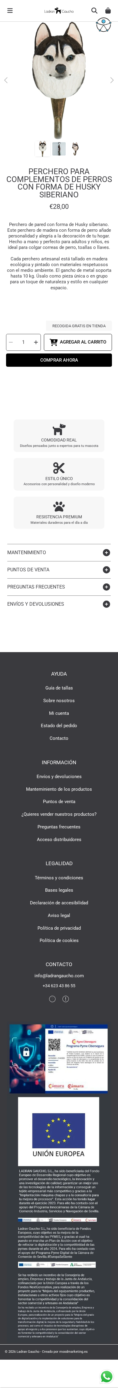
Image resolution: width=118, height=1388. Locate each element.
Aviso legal (59, 915)
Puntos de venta (59, 801)
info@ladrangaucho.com (59, 975)
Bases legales (59, 890)
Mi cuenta (59, 713)
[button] (10, 10)
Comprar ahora (59, 360)
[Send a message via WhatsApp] (106, 1376)
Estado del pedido (59, 725)
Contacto (59, 738)
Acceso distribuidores (59, 839)
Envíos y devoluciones (59, 776)
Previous (6, 80)
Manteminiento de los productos (59, 789)
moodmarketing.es (73, 1351)
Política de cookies (59, 940)
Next (111, 80)
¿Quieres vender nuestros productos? (59, 814)
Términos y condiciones (59, 878)
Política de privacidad (59, 928)
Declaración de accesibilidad (59, 903)
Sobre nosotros (59, 700)
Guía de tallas (59, 688)
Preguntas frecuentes (59, 827)
